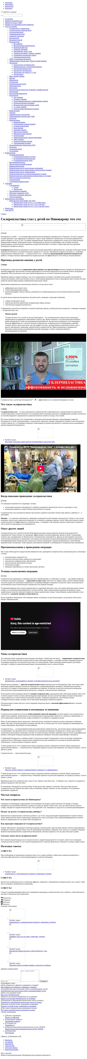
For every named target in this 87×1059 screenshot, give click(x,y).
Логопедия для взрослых (23, 70)
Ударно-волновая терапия (23, 141)
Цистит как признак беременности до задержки (18, 998)
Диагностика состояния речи (24, 65)
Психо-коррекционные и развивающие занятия (31, 101)
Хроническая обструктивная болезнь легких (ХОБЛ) (24, 1029)
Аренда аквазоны (15, 197)
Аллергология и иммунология (20, 30)
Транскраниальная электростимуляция (27, 137)
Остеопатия (13, 82)
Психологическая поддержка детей (26, 105)
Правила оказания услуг (14, 21)
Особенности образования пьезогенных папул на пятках (21, 1002)
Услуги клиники (11, 26)
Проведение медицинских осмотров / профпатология (28, 90)
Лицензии (8, 3)
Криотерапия (18, 128)
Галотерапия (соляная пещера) (25, 124)
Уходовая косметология (22, 57)
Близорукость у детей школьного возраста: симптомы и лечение (28, 874)
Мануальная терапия (16, 76)
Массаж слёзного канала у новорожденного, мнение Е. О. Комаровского (31, 770)
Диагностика (10, 1046)
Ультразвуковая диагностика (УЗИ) (22, 116)
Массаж (12, 78)
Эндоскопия (13, 151)
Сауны (16, 187)
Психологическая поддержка (24, 103)
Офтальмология (15, 86)
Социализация (14, 180)
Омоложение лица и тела (23, 51)
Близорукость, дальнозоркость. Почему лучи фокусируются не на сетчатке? (32, 681)
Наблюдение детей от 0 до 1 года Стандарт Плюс (31, 206)
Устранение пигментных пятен (25, 55)
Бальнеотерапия (19, 122)
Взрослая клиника (11, 1049)
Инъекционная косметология (24, 46)
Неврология (13, 80)
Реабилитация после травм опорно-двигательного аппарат (30, 170)
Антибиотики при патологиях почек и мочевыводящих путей (23, 991)
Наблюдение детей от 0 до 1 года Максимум (30, 203)
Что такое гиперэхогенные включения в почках (18, 1010)
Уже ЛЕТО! (9, 210)
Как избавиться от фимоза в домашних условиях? (19, 987)
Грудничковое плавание (18, 191)
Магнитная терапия (21, 132)
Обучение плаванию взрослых (20, 195)
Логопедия (13, 63)
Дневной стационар (16, 36)
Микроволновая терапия (22, 134)
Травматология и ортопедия (19, 114)
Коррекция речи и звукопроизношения (28, 67)
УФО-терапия (19, 139)
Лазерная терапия (20, 130)
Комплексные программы (14, 199)
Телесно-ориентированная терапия (26, 109)
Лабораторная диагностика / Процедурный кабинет (28, 61)
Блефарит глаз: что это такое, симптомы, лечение (27, 936)
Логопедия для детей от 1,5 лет (25, 72)
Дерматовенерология (17, 34)
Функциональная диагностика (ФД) (22, 145)
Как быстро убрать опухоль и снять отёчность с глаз (28, 951)
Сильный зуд (10, 1025)
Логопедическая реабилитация (20, 164)
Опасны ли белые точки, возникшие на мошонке (18, 1006)
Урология (12, 118)
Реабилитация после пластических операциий (26, 168)
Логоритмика (18, 74)
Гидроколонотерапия (21, 126)
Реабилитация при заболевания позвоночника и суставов (30, 176)
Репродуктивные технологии (20, 178)
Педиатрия (13, 88)
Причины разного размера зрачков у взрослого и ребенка (30, 965)
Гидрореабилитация (16, 155)
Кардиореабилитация (17, 162)
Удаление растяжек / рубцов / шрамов (27, 53)
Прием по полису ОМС (13, 23)
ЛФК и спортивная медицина (20, 59)
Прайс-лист (9, 208)
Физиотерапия (14, 120)
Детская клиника (11, 1048)
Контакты (8, 8)
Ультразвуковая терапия (22, 143)
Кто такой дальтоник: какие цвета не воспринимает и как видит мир (30, 442)
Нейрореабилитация (16, 166)
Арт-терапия (18, 97)
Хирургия (13, 147)
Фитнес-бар (18, 189)
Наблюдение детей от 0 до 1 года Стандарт (29, 204)
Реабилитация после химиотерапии (22, 172)
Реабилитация (14, 111)
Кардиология (14, 38)
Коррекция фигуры (20, 47)
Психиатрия (13, 92)
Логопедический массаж (22, 69)
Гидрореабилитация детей (23, 160)
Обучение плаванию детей (19, 193)
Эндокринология (15, 149)
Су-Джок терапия (20, 107)
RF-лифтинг (18, 44)
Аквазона (8, 183)
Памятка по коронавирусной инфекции (19, 25)
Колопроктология (15, 40)
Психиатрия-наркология (18, 93)
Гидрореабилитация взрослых (24, 158)
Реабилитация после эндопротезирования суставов (27, 174)
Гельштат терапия (20, 99)
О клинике (9, 19)
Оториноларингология (17, 84)
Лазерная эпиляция (20, 49)
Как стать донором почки (10, 995)
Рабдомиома (9, 1033)
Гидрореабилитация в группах (25, 157)
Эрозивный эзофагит (12, 1021)
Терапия (12, 113)
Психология (13, 95)
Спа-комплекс (14, 185)
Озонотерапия (19, 136)
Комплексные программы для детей (22, 201)
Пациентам (9, 6)
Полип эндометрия (12, 1017)
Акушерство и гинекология (19, 28)
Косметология (14, 42)
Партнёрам (9, 4)
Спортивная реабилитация (19, 181)
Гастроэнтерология (16, 32)
